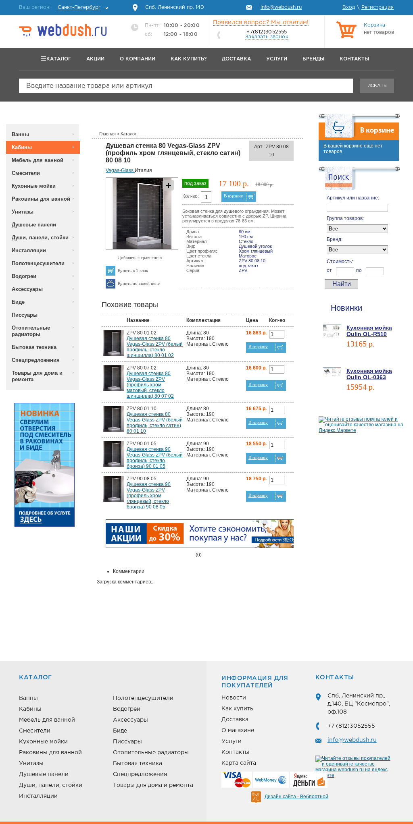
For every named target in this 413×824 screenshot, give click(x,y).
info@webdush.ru (352, 740)
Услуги (276, 59)
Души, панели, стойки (40, 238)
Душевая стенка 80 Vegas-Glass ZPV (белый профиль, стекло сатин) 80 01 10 (155, 422)
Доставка (236, 59)
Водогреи (24, 276)
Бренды (313, 59)
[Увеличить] (142, 248)
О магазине (237, 730)
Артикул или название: (353, 198)
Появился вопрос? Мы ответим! (261, 22)
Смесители (26, 173)
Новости (233, 697)
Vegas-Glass (120, 170)
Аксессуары (27, 289)
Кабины (22, 147)
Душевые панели (34, 225)
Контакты (354, 59)
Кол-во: (190, 196)
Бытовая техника (34, 347)
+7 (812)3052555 (351, 726)
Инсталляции (29, 250)
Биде (18, 302)
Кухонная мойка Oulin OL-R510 (369, 330)
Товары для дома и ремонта (37, 376)
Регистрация (377, 7)
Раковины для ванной (41, 199)
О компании (137, 59)
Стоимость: (340, 261)
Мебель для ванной (37, 160)
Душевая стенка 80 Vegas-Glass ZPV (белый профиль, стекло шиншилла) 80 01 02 (155, 347)
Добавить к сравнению (140, 257)
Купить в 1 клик (133, 270)
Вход (348, 7)
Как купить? (188, 59)
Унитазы (22, 212)
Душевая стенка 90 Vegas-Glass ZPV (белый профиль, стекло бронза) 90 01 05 (155, 457)
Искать (376, 86)
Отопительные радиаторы (31, 331)
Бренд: (334, 239)
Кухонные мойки (34, 186)
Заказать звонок (266, 37)
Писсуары (25, 315)
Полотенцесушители (38, 263)
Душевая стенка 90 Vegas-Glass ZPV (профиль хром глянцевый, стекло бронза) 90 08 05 (149, 496)
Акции (95, 59)
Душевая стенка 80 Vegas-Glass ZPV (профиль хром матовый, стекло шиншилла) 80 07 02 (150, 385)
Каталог (58, 59)
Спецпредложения (36, 360)
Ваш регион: (60, 7)
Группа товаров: (345, 218)
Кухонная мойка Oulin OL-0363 (369, 373)
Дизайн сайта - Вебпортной (296, 796)
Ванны (20, 134)
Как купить (237, 708)
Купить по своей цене (139, 283)
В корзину (233, 195)
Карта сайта (238, 763)
